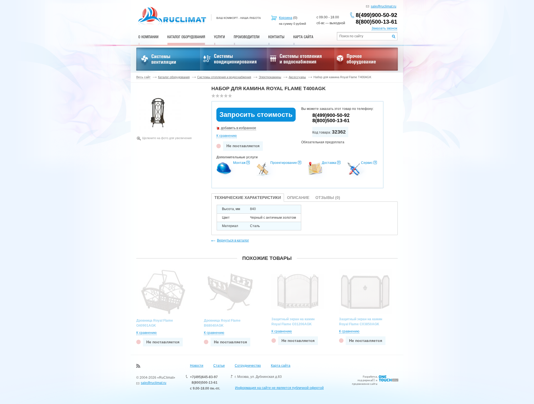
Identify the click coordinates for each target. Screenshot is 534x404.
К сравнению (226, 136)
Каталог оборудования (174, 77)
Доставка (329, 163)
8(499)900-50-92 (376, 15)
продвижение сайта (364, 384)
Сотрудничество (248, 366)
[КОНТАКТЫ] (276, 37)
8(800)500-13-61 (376, 22)
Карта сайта (280, 366)
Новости (196, 366)
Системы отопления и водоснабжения (224, 77)
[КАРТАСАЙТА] (303, 37)
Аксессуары (297, 77)
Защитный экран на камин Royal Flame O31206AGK (293, 321)
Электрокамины (270, 77)
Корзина (285, 18)
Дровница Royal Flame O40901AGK (154, 323)
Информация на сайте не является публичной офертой (279, 388)
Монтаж (239, 163)
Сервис (367, 163)
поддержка (364, 380)
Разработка (370, 376)
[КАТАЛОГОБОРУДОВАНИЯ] (186, 37)
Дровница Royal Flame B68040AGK (222, 323)
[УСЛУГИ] (219, 37)
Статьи (219, 366)
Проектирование (283, 163)
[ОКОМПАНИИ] (148, 37)
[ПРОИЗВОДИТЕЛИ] (246, 37)
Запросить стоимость (256, 114)
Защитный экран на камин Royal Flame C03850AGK (360, 321)
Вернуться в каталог (233, 240)
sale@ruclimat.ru (383, 6)
